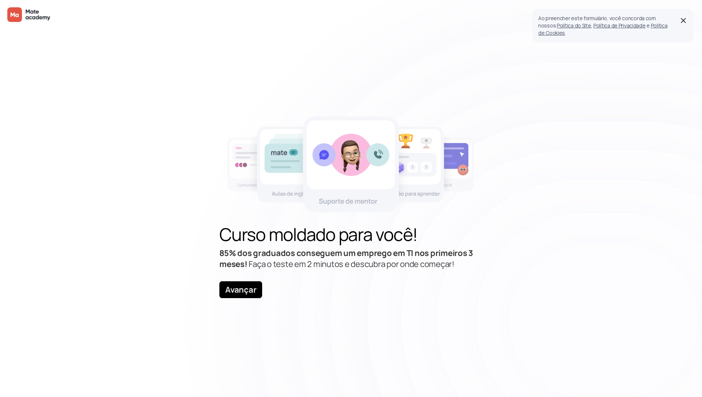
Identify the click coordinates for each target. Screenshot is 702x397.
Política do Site (574, 25)
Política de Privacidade (619, 25)
